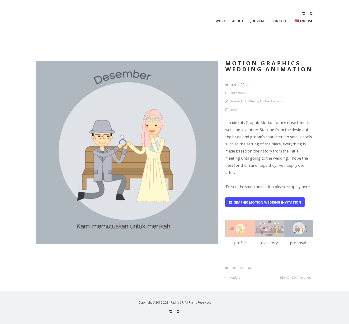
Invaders (234, 277)
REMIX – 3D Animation (295, 277)
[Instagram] (311, 13)
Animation (237, 93)
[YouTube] (303, 13)
